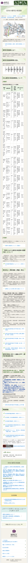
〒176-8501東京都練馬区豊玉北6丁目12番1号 (10, 541)
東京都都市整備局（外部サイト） (12, 421)
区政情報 (14, 15)
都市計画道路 (3, 17)
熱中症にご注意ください (9, 502)
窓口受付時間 (5, 547)
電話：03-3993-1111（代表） (9, 544)
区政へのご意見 (6, 553)
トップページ (9, 15)
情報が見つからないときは (13, 524)
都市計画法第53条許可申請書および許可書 (14, 404)
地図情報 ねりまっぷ (7, 517)
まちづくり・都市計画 (21, 15)
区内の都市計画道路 (10, 17)
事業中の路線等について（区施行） (13, 245)
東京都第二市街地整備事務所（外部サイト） (15, 417)
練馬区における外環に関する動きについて (14, 288)
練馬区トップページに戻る (8, 556)
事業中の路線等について (8, 514)
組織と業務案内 (6, 550)
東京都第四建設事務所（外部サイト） (13, 413)
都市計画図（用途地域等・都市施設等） (11, 516)
